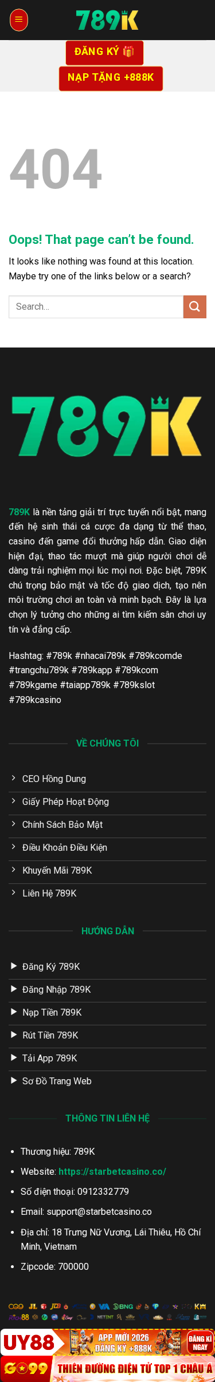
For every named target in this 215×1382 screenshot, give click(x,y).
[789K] (107, 20)
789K (19, 512)
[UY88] (107, 1342)
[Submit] (194, 306)
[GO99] (107, 1369)
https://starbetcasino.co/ (112, 1171)
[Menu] (18, 20)
